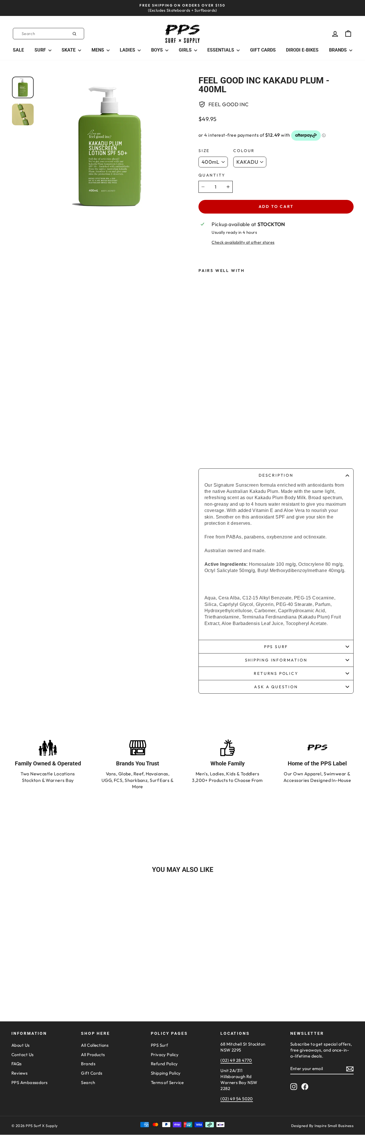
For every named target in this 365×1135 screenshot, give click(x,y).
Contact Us (22, 1054)
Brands (88, 1063)
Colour (244, 150)
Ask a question (276, 686)
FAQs (16, 1063)
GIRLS (186, 50)
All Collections (94, 1045)
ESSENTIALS (221, 50)
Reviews (19, 1073)
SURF (41, 50)
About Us (20, 1045)
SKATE (69, 50)
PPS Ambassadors (29, 1082)
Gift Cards (91, 1073)
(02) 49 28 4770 (236, 1060)
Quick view (51, 962)
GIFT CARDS (263, 50)
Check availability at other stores (243, 242)
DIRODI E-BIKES (302, 50)
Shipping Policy (166, 1073)
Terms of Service (167, 1082)
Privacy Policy (165, 1054)
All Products (93, 1054)
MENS (98, 50)
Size (204, 150)
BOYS (157, 50)
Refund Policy (164, 1063)
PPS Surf (276, 646)
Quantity (211, 175)
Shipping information (276, 660)
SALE (18, 50)
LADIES (128, 50)
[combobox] (48, 33)
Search (88, 1082)
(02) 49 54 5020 (236, 1098)
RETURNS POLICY (276, 673)
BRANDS (338, 50)
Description (276, 475)
